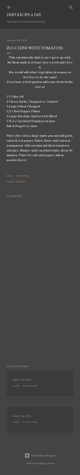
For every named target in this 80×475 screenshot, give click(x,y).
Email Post (22, 175)
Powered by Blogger (43, 455)
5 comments (30, 385)
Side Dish (20, 181)
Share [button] (10, 175)
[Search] (71, 6)
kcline (51, 463)
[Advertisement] (40, 329)
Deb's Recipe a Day (24, 14)
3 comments (30, 421)
